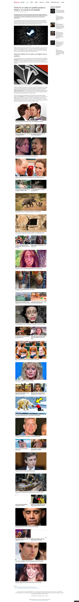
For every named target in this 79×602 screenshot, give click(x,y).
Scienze (62, 2)
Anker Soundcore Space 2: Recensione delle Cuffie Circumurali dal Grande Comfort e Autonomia (60, 44)
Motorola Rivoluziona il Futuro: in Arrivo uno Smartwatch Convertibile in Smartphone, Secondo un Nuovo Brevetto (60, 26)
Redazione (36, 600)
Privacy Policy (41, 600)
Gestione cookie (76, 601)
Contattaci (46, 595)
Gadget (36, 2)
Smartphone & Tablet (55, 2)
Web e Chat (42, 2)
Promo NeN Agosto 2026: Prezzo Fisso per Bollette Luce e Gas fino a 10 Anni (60, 11)
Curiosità (47, 2)
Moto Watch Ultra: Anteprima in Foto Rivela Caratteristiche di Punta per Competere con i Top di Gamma (60, 52)
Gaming (31, 2)
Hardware (22, 2)
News (27, 2)
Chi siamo (32, 600)
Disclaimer (46, 600)
